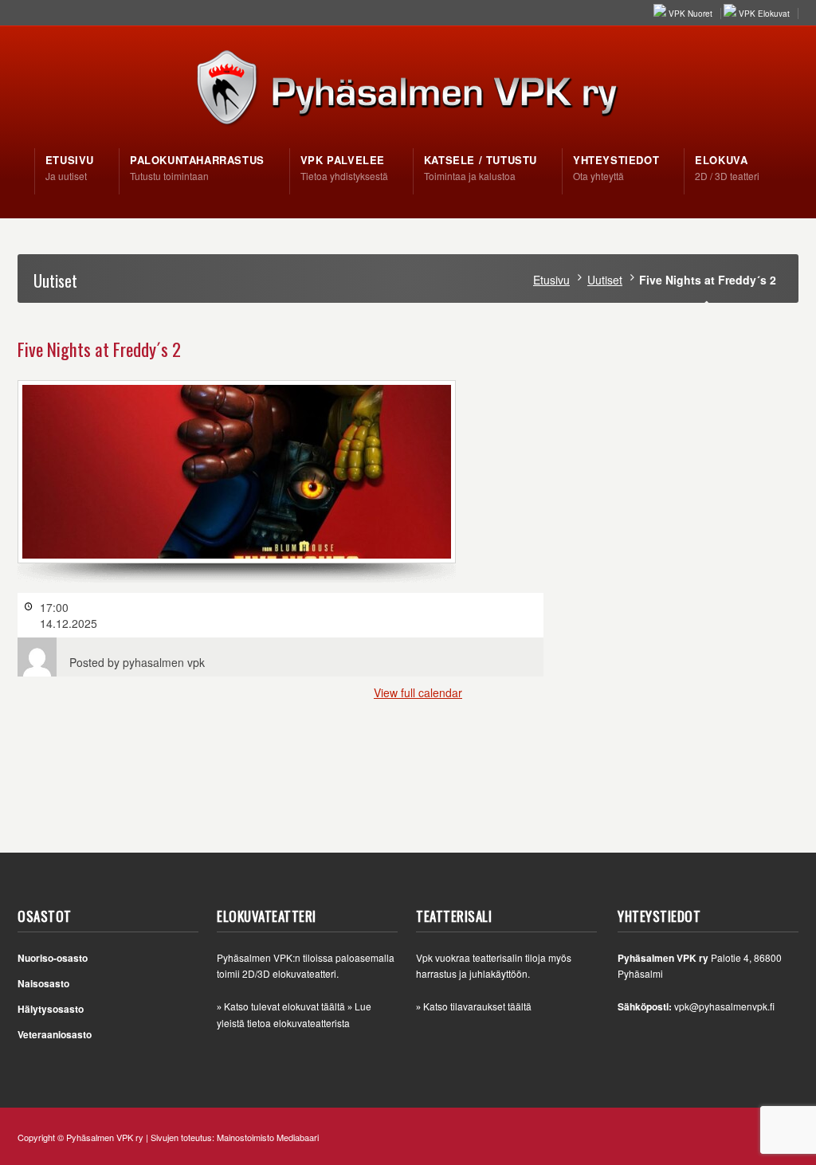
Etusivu (551, 280)
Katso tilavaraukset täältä (477, 1006)
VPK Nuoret (690, 13)
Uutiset (604, 280)
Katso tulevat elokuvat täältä (284, 1006)
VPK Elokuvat (764, 13)
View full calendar (418, 692)
